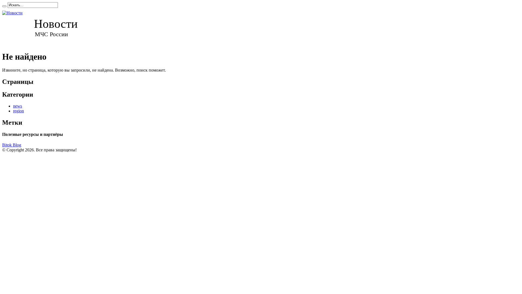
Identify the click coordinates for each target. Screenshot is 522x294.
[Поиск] (4, 6)
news (17, 106)
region (18, 111)
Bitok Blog (11, 145)
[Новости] (45, 27)
